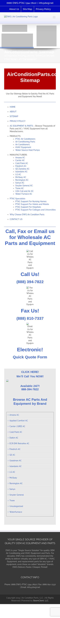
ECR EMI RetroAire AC (19, 443)
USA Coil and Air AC (24, 191)
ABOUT (13, 112)
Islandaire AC (21, 172)
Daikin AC (13, 438)
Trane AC (19, 188)
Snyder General (16, 495)
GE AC (12, 455)
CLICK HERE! (30, 371)
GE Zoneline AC (22, 169)
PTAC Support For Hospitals (28, 207)
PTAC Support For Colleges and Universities (35, 210)
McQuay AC (20, 177)
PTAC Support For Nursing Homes (30, 201)
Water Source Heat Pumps (27, 150)
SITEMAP (14, 116)
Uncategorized (16, 506)
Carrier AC (20, 160)
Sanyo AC (19, 183)
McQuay (13, 478)
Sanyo (12, 489)
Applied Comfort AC (18, 421)
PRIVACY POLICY (17, 121)
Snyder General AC (24, 185)
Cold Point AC (21, 163)
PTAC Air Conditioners (25, 139)
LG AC (18, 174)
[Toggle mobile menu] (54, 17)
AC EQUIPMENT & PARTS (21, 126)
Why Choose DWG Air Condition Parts (27, 214)
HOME (12, 107)
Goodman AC (15, 460)
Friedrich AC (20, 166)
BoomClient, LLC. (41, 600)
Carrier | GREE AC (17, 426)
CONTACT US (16, 219)
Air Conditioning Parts (25, 142)
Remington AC (21, 180)
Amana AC (20, 157)
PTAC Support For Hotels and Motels (32, 204)
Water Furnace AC (23, 194)
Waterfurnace (15, 512)
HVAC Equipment (23, 147)
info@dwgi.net (46, 3)
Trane (12, 500)
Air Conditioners (22, 144)
